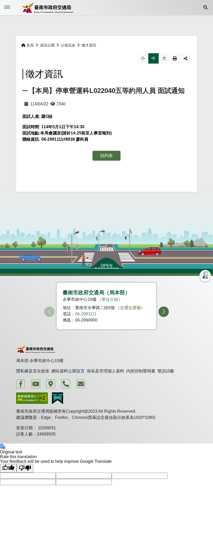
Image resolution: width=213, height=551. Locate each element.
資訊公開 (47, 45)
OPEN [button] (106, 265)
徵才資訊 (89, 45)
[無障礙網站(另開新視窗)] (32, 398)
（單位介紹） (109, 299)
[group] (106, 306)
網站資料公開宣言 (68, 371)
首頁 (30, 45)
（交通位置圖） (130, 307)
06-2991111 (85, 314)
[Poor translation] (25, 468)
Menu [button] (7, 7)
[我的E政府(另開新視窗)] (57, 398)
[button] (205, 7)
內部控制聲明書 (140, 371)
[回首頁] (47, 7)
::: (18, 45)
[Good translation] (8, 468)
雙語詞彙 (165, 371)
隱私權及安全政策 (32, 371)
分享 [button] (185, 58)
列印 (175, 58)
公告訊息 (68, 45)
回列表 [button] (106, 155)
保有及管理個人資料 (105, 371)
